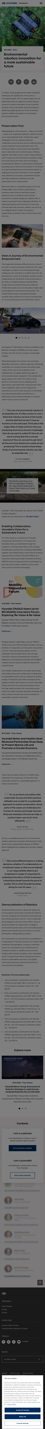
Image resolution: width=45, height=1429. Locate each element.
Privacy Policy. (11, 1404)
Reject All (22, 1417)
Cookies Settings (22, 1423)
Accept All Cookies (22, 1410)
